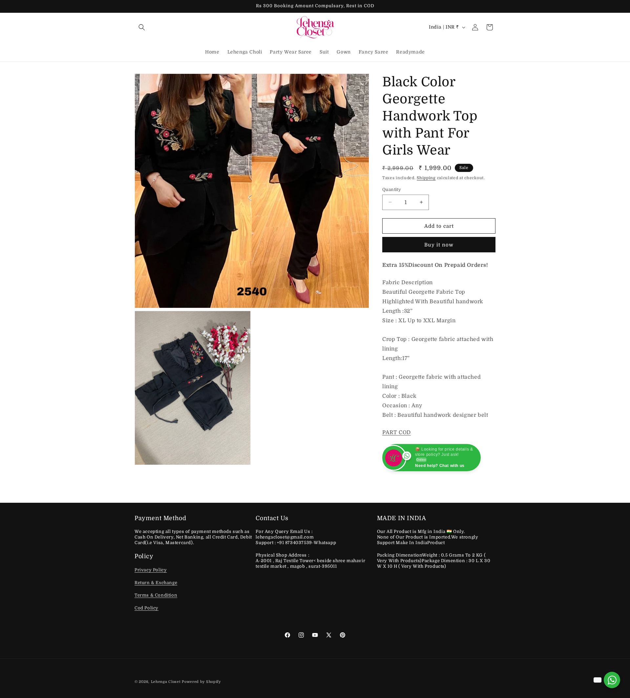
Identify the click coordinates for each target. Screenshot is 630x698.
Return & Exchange (156, 582)
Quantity (391, 189)
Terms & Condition (156, 595)
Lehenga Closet (166, 682)
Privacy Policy (151, 569)
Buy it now (438, 245)
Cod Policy (146, 607)
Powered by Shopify (201, 682)
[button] (142, 27)
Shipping (426, 178)
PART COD (396, 432)
